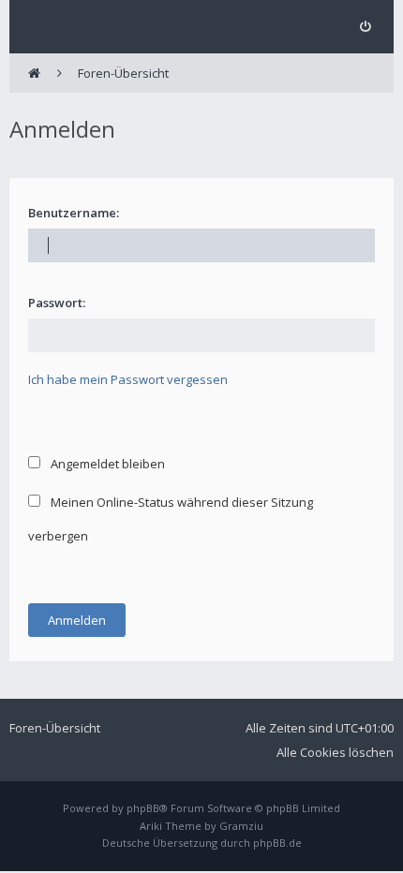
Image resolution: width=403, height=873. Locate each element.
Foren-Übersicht (54, 727)
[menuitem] (365, 27)
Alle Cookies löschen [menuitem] (335, 752)
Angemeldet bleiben (106, 463)
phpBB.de (277, 843)
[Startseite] (34, 73)
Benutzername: (73, 212)
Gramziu (241, 826)
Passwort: (56, 302)
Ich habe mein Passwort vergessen (128, 379)
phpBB (143, 808)
